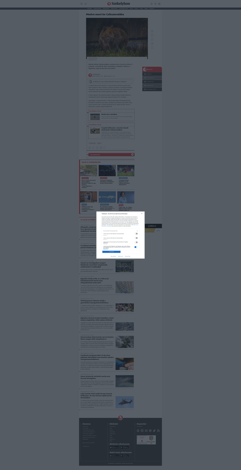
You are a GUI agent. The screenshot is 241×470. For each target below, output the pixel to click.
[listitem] (120, 231)
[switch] (136, 233)
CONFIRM (111, 251)
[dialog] (120, 235)
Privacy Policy (127, 256)
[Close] (142, 214)
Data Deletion (113, 256)
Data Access (120, 256)
